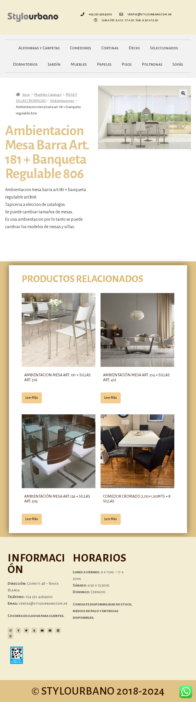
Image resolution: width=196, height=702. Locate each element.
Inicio (26, 95)
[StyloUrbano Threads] (10, 636)
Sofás (178, 64)
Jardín (54, 64)
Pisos (127, 64)
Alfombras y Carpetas (39, 48)
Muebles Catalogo (48, 95)
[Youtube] (42, 630)
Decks (134, 48)
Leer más (32, 398)
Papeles (104, 64)
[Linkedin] (58, 630)
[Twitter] (26, 630)
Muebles (79, 64)
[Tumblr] (34, 630)
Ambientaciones (62, 101)
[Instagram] (10, 630)
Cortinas (109, 48)
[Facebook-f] (18, 630)
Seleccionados (164, 48)
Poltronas (152, 64)
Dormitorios (25, 64)
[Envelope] (50, 630)
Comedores (80, 48)
